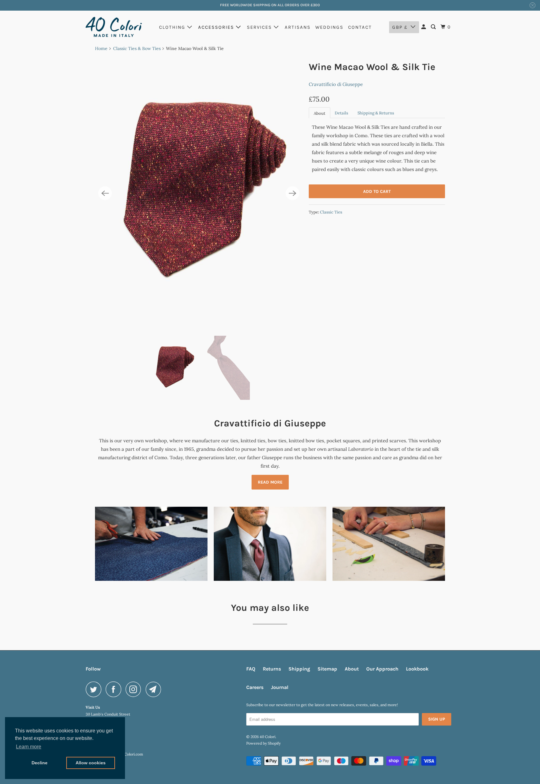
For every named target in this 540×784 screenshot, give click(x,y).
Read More (270, 482)
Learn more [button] (28, 746)
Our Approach (382, 669)
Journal (279, 687)
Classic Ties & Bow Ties (137, 48)
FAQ (250, 669)
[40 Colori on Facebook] (115, 689)
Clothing (173, 27)
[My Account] (424, 27)
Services (260, 27)
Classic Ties (331, 212)
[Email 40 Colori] (155, 689)
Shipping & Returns (376, 113)
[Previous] (105, 193)
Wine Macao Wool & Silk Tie (372, 67)
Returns (272, 669)
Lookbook (417, 669)
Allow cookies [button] (91, 762)
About (319, 113)
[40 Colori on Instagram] (135, 689)
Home (101, 48)
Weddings (329, 27)
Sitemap (327, 669)
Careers (254, 687)
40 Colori (267, 736)
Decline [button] (40, 762)
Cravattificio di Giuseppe (336, 84)
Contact (360, 27)
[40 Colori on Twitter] (95, 689)
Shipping (299, 669)
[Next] (292, 193)
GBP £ (400, 27)
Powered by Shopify (263, 743)
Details (341, 113)
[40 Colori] (114, 27)
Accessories (217, 27)
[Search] (434, 27)
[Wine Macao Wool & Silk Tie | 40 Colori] (198, 193)
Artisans (298, 27)
